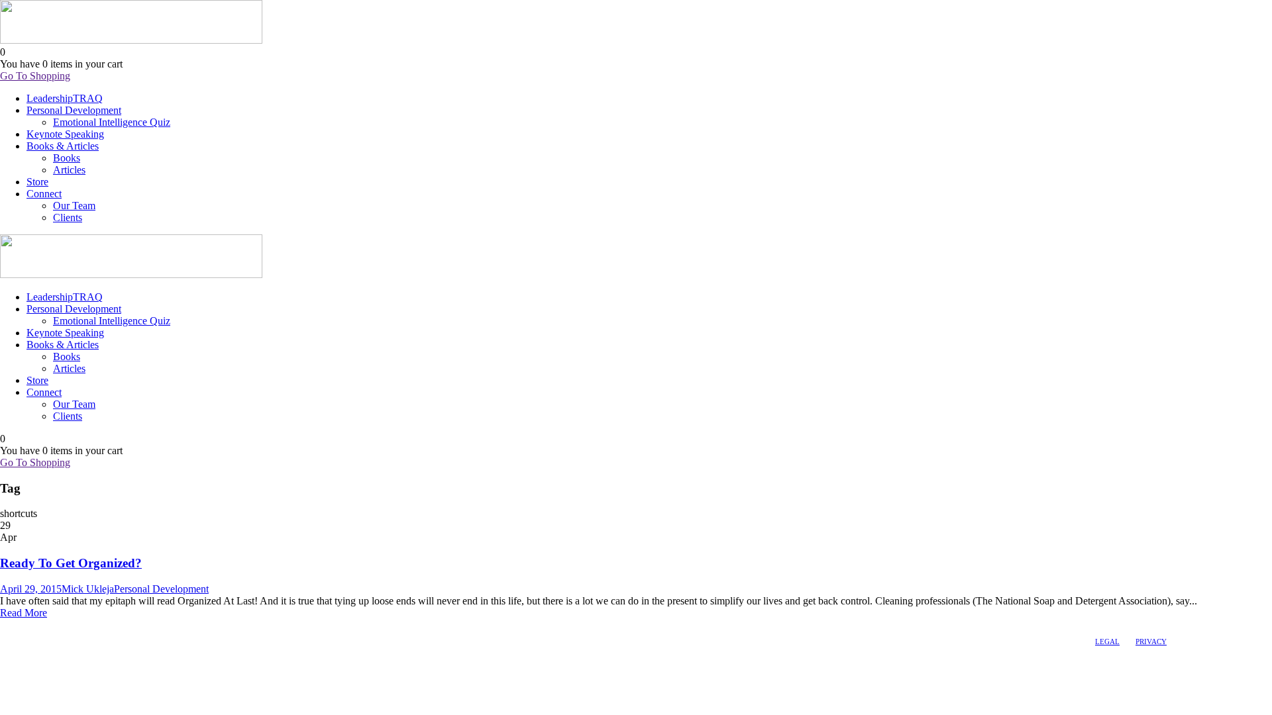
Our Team (74, 205)
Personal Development (73, 110)
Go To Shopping (35, 75)
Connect (44, 193)
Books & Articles (62, 146)
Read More (23, 612)
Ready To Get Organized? (71, 563)
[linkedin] (18, 625)
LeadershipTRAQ (64, 98)
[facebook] (6, 625)
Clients (67, 217)
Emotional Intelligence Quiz (111, 122)
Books (66, 158)
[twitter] (30, 625)
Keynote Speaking (65, 134)
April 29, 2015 (31, 589)
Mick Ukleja (88, 589)
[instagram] (42, 625)
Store (37, 181)
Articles (69, 169)
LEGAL (1107, 641)
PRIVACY (1151, 641)
